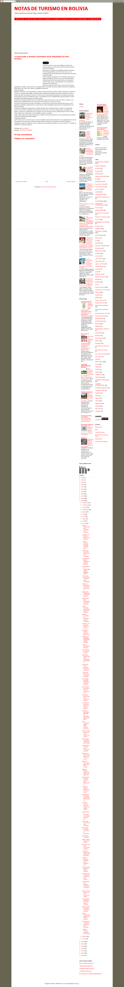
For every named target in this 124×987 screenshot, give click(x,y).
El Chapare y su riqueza (85, 836)
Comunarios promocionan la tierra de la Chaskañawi (86, 578)
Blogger (77, 983)
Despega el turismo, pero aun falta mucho (86, 632)
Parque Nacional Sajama (101, 309)
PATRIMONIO (98, 318)
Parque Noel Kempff (100, 316)
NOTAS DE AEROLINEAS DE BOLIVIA (86, 366)
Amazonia (97, 171)
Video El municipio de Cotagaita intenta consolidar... (86, 618)
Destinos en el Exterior (101, 217)
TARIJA (97, 372)
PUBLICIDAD (98, 333)
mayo (84, 518)
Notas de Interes (99, 287)
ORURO (97, 292)
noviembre (85, 505)
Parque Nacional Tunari (101, 313)
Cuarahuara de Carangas (102, 213)
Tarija (40, 19)
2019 (82, 491)
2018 (82, 493)
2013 (82, 944)
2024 (82, 480)
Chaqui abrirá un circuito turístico (85, 651)
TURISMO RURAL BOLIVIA (86, 968)
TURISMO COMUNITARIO (102, 380)
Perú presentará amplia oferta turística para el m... (85, 725)
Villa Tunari (98, 408)
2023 (82, 482)
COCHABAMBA (99, 201)
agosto (84, 512)
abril (83, 521)
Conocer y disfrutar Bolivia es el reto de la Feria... (86, 789)
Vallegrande (98, 403)
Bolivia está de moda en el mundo (86, 841)
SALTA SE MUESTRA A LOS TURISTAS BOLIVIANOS (86, 658)
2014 (82, 941)
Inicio (46, 181)
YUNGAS (97, 411)
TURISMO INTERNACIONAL (100, 384)
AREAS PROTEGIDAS (101, 176)
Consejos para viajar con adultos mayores (86, 869)
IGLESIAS (97, 253)
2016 (82, 498)
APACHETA (98, 173)
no (96, 284)
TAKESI (97, 367)
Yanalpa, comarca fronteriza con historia (86, 931)
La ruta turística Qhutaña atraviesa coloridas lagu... (85, 545)
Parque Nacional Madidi (101, 305)
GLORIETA (98, 243)
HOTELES (98, 248)
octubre (84, 507)
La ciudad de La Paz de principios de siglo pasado (89, 169)
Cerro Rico (98, 189)
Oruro (34, 19)
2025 (82, 477)
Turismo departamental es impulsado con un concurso (86, 529)
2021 (82, 487)
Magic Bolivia (98, 439)
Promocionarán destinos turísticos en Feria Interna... (86, 876)
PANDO (97, 297)
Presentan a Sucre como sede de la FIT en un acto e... (86, 756)
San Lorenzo (98, 356)
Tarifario (81, 106)
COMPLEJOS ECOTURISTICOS (100, 204)
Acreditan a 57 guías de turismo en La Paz (86, 626)
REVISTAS (98, 335)
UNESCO (97, 398)
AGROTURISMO (99, 166)
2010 (82, 950)
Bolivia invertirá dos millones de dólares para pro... (86, 916)
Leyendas (97, 269)
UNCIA (97, 395)
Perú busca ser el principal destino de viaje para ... (86, 667)
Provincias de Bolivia (87, 424)
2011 (82, 948)
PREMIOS (98, 326)
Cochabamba (56, 19)
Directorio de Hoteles (82, 19)
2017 (82, 496)
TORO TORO (98, 377)
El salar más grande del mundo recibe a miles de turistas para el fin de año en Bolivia (86, 282)
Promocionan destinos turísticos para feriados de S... (85, 781)
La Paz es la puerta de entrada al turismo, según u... (85, 705)
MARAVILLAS (98, 274)
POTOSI (97, 323)
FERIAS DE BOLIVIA (86, 392)
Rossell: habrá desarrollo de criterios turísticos (86, 909)
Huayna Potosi (99, 251)
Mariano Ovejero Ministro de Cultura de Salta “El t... (86, 772)
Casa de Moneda (99, 186)
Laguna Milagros (99, 266)
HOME (17, 19)
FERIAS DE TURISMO (26, 130)
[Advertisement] (62, 34)
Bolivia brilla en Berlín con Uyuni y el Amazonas (86, 830)
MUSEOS (97, 282)
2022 (82, 484)
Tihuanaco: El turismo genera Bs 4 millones (86, 537)
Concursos (98, 207)
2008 (82, 955)
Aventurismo (98, 427)
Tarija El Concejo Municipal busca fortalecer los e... (85, 861)
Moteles (97, 279)
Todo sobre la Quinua (85, 334)
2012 (82, 946)
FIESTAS (97, 238)
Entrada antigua (71, 181)
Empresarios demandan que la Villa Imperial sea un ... (86, 797)
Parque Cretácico (99, 302)
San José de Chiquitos (101, 354)
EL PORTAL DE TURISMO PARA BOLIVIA (90, 973)
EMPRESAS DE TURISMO (102, 222)
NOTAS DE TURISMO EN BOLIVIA (51, 9)
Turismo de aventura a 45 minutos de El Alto (85, 674)
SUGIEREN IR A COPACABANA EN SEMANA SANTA (86, 570)
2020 (82, 489)
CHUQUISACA (99, 194)
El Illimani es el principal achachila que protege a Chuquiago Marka (86, 187)
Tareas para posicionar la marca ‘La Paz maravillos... (86, 553)
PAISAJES (98, 295)
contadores (98, 419)
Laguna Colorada (99, 263)
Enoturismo (98, 226)
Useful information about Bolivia (102, 128)
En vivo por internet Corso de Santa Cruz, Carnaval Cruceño (86, 420)
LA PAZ (97, 256)
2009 (82, 953)
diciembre (85, 502)
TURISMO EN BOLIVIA (85, 971)
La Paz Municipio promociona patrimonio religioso (86, 609)
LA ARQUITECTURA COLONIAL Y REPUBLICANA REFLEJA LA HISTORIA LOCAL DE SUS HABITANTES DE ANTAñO (86, 221)
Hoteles (83, 437)
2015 (82, 500)
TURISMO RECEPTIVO (101, 388)
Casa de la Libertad (100, 184)
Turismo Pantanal (100, 432)
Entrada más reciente (21, 181)
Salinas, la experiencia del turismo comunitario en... (86, 586)
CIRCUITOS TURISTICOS (102, 197)
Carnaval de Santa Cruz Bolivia (86, 416)
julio (83, 514)
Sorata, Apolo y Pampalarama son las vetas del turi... (85, 815)
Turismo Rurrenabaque (101, 441)
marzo (84, 523)
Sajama (97, 340)
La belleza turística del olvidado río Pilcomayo (86, 853)
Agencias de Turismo (95, 19)
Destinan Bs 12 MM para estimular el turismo (86, 594)
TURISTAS (98, 393)
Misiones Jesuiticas (100, 276)
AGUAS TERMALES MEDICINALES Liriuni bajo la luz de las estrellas (86, 152)
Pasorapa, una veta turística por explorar (86, 846)
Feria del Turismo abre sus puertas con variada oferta (86, 806)
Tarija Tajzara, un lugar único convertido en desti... (86, 748)
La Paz (72, 19)
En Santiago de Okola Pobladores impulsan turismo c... (85, 681)
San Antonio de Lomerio (101, 350)
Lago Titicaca (98, 258)
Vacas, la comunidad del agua (85, 646)
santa (96, 359)
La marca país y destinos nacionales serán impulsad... (86, 924)
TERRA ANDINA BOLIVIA (86, 966)
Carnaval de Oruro (86, 301)
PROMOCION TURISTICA (102, 329)
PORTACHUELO (99, 321)
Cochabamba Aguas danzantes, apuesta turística (85, 561)
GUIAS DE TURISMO (101, 245)
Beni (23, 19)
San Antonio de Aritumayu (102, 346)
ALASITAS (98, 168)
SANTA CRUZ (98, 361)
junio (83, 516)
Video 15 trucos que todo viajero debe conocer (86, 764)
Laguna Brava (99, 261)
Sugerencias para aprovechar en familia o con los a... (86, 601)
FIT (96, 240)
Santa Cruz (65, 19)
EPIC (96, 429)
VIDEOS (97, 406)
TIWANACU (98, 374)
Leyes (96, 271)
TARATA (97, 369)
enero (84, 938)
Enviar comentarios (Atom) (49, 186)
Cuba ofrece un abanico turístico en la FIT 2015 (86, 741)
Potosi (28, 19)
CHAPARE (98, 192)
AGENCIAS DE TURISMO (102, 162)
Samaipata (98, 343)
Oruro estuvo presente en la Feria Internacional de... (86, 689)
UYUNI (97, 401)
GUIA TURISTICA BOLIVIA (86, 963)
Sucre (96, 364)
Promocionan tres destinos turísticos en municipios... (86, 885)
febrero (84, 936)
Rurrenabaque (99, 338)
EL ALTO (97, 219)
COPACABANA (99, 210)
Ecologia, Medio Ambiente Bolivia (102, 105)
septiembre (85, 509)
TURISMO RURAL (100, 390)
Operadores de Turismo (101, 289)
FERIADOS (98, 228)
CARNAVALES (99, 181)
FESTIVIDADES (99, 235)
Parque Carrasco (99, 300)
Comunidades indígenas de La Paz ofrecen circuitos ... (86, 901)
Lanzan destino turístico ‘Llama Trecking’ (88, 134)
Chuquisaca (47, 19)
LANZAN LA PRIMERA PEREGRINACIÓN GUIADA (85, 639)
